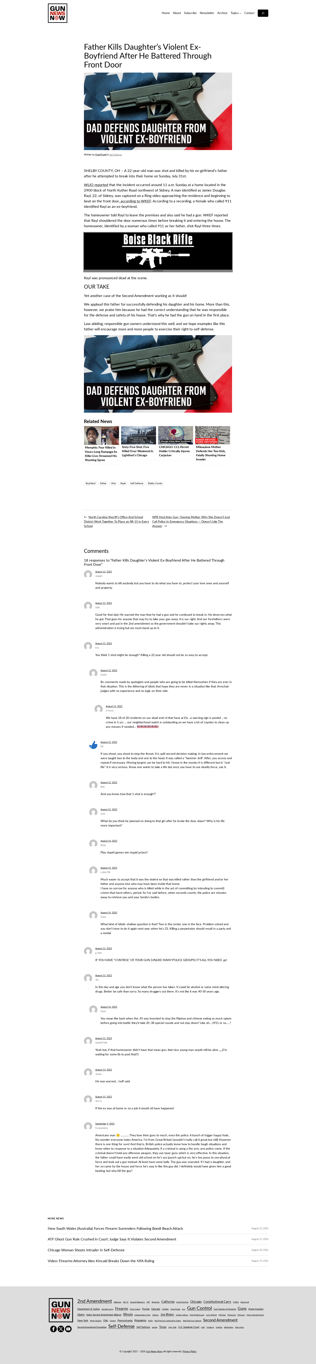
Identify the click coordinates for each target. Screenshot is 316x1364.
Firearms (121, 1309)
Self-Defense (136, 483)
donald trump (107, 1309)
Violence (210, 1327)
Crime (236, 1302)
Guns (242, 1309)
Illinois (128, 1314)
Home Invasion (255, 1309)
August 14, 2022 (109, 841)
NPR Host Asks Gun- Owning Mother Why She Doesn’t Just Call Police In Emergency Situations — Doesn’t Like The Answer (191, 522)
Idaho (81, 1314)
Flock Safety (135, 1309)
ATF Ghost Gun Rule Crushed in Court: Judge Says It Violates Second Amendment (112, 1239)
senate (154, 1327)
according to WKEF (135, 201)
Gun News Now (154, 1352)
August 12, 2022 (103, 572)
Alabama (117, 1302)
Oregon (113, 1321)
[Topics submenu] (240, 13)
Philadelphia (140, 1321)
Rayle (123, 483)
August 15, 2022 (109, 868)
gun (183, 1309)
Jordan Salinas (182, 1315)
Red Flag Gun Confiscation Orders (168, 1321)
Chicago (196, 1301)
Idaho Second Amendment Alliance (103, 1315)
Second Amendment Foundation (91, 1327)
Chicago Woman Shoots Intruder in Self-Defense (86, 1250)
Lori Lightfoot (211, 1315)
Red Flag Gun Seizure (192, 1321)
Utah (203, 1327)
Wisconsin (239, 1327)
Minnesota (231, 1315)
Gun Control (199, 1308)
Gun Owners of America (225, 1309)
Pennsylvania (125, 1320)
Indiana (155, 1315)
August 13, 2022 (103, 1070)
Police (150, 1321)
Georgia (155, 1309)
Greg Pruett (101, 155)
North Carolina (95, 1321)
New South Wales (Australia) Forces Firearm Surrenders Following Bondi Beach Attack (115, 1228)
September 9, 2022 (104, 1124)
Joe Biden (167, 1314)
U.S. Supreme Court (188, 1327)
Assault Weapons (137, 1302)
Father (103, 483)
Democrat (244, 1302)
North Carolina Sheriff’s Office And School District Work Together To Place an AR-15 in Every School (116, 522)
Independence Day (142, 1315)
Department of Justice (88, 1309)
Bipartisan (155, 1302)
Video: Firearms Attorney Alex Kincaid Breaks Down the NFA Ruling (101, 1261)
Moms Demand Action (255, 1315)
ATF (148, 1302)
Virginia (219, 1327)
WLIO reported (96, 185)
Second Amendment (220, 1320)
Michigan (222, 1315)
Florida (145, 1309)
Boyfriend (90, 483)
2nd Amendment (94, 1301)
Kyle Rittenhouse (197, 1315)
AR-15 (126, 1302)
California (167, 1301)
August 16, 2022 (109, 913)
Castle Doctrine (182, 1302)
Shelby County (155, 483)
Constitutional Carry (217, 1301)
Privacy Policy (190, 1352)
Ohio (113, 483)
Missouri (241, 1315)
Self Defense (115, 155)
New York (82, 1320)
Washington (228, 1327)
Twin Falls (172, 1327)
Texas (163, 1327)
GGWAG (165, 1309)
